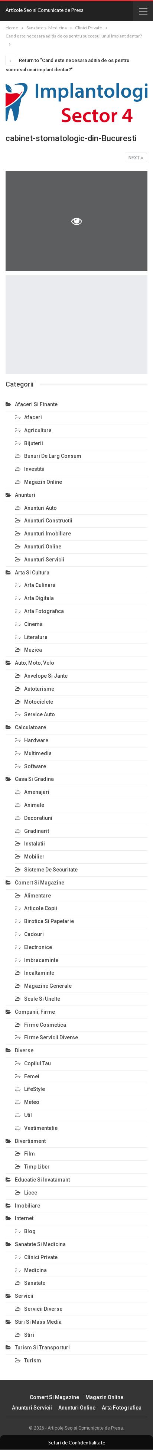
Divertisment (30, 1141)
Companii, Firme (35, 1012)
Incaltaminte (39, 973)
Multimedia (38, 753)
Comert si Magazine (39, 883)
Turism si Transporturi (42, 1347)
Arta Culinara (40, 585)
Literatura (36, 637)
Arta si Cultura (32, 573)
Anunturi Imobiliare (47, 534)
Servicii (24, 1296)
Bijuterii (33, 443)
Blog (30, 1231)
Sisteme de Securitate (51, 870)
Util (28, 1115)
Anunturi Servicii (44, 560)
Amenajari (36, 792)
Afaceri (33, 417)
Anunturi (25, 495)
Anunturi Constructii (48, 521)
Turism (32, 1360)
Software (35, 766)
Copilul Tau (37, 1063)
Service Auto (39, 714)
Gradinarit (36, 831)
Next (134, 157)
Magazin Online (43, 482)
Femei (31, 1076)
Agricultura (38, 430)
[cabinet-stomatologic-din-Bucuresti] (76, 324)
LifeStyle (34, 1089)
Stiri (29, 1335)
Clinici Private (41, 1257)
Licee (30, 1193)
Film (29, 1154)
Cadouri (34, 934)
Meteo (31, 1102)
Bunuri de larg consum (52, 456)
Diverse (24, 1050)
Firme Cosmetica (45, 1025)
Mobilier (34, 857)
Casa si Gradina (34, 779)
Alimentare (37, 896)
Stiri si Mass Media (38, 1322)
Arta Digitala (39, 598)
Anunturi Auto (40, 508)
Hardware (36, 740)
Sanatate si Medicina (40, 1244)
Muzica (33, 650)
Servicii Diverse (43, 1309)
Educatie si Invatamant (42, 1180)
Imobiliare (27, 1206)
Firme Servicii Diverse (51, 1037)
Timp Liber (37, 1167)
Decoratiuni (38, 818)
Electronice (38, 947)
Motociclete (38, 702)
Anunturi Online (42, 547)
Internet (24, 1218)
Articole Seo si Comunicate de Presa (45, 10)
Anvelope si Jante (46, 676)
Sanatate (34, 1283)
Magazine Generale (48, 986)
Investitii (34, 469)
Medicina (35, 1270)
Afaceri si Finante (36, 404)
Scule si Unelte (42, 999)
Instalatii (34, 844)
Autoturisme (39, 689)
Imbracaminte (41, 960)
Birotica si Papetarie (49, 921)
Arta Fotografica (44, 611)
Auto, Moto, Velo (34, 663)
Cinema (33, 624)
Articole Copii (40, 908)
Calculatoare (30, 727)
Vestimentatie (41, 1128)
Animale (34, 805)
